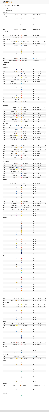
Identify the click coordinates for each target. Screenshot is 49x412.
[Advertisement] (24, 404)
